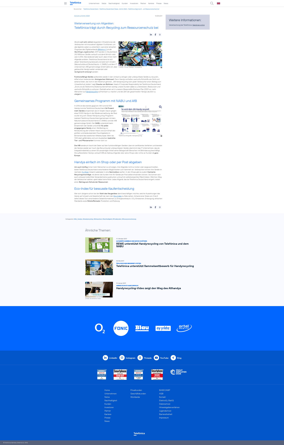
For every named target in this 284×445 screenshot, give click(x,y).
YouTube (164, 358)
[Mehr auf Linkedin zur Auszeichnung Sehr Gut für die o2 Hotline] (139, 374)
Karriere (151, 3)
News (166, 3)
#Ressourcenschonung (129, 219)
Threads (148, 358)
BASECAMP (164, 390)
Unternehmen (94, 3)
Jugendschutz (165, 410)
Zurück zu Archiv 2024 (82, 16)
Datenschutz (164, 404)
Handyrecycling (92, 92)
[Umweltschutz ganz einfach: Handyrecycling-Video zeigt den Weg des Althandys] (141, 290)
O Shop (85, 172)
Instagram (130, 358)
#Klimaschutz (98, 219)
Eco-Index (118, 196)
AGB (161, 393)
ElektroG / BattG (166, 400)
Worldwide (135, 397)
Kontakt (162, 397)
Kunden (125, 3)
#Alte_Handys (78, 219)
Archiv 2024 (123, 9)
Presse (159, 3)
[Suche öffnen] (212, 3)
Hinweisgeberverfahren (169, 407)
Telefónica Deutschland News (108, 9)
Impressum (164, 417)
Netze (104, 3)
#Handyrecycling (88, 219)
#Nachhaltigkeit (107, 219)
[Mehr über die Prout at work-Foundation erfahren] (178, 374)
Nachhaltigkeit (114, 3)
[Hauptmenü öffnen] (65, 3)
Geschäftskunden (138, 393)
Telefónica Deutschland (90, 9)
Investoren (134, 3)
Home (107, 390)
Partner (143, 3)
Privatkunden (136, 390)
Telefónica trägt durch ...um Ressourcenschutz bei (143, 9)
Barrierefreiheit (165, 414)
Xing (179, 358)
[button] (151, 34)
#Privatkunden (117, 219)
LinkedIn (113, 358)
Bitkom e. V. (102, 49)
